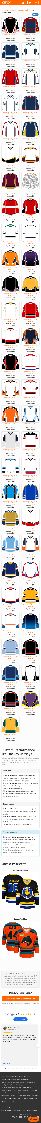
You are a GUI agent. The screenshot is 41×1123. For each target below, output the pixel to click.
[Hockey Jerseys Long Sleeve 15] (10, 543)
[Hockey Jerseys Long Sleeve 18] (30, 492)
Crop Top (3, 1085)
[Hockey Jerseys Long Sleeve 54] (30, 25)
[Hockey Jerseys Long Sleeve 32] (30, 310)
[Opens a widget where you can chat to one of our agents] (33, 1119)
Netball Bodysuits (16, 1087)
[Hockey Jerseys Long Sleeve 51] (10, 77)
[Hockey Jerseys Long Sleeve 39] (10, 232)
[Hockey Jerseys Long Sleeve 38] (30, 232)
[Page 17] (30, 1068)
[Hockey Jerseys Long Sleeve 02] (30, 699)
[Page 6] (13, 1068)
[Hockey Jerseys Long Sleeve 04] (30, 673)
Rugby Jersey (11, 1093)
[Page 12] (22, 1068)
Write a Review (20, 1019)
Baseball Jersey (5, 1079)
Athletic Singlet (10, 1076)
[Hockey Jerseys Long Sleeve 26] (30, 388)
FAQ (36, 1098)
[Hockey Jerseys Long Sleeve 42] (30, 180)
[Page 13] (24, 1068)
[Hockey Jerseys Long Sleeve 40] (30, 206)
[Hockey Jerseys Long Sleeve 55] (10, 25)
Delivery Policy (9, 1107)
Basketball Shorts (26, 1079)
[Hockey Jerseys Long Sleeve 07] (10, 647)
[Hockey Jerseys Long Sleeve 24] (30, 414)
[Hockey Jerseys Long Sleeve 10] (30, 595)
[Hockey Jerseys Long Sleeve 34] (30, 284)
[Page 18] (32, 1068)
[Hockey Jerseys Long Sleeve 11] (10, 595)
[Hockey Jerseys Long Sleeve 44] (30, 155)
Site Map (26, 1107)
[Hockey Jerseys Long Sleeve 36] (30, 258)
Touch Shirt (19, 1095)
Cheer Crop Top (31, 1082)
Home (2, 1076)
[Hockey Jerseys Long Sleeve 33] (10, 310)
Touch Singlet (26, 1095)
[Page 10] (19, 1068)
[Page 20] (35, 1068)
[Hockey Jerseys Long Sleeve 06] (30, 647)
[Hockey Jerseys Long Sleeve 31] (10, 336)
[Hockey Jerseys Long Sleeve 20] (30, 466)
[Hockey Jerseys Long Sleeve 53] (10, 51)
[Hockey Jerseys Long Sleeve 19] (10, 492)
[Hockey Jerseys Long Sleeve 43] (10, 180)
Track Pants (4, 1098)
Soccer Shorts (5, 1095)
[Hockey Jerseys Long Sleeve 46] (30, 129)
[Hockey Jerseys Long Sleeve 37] (10, 258)
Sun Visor (12, 1095)
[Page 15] (27, 1068)
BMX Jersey (16, 1082)
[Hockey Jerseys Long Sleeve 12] (30, 569)
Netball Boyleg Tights (7, 1090)
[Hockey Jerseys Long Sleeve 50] (30, 77)
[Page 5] (11, 1068)
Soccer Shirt (28, 1093)
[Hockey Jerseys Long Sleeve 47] (10, 129)
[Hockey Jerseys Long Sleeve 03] (10, 699)
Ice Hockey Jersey (6, 1087)
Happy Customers (29, 1098)
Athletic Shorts (19, 1076)
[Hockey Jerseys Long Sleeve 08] (30, 621)
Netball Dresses (27, 1087)
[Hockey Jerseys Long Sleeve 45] (10, 155)
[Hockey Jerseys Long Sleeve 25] (10, 414)
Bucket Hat (23, 1082)
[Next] (38, 1045)
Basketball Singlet (15, 1079)
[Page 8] (16, 1068)
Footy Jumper (19, 1085)
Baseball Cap (27, 1076)
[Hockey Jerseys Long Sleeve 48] (30, 103)
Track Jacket (34, 1095)
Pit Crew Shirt (33, 1090)
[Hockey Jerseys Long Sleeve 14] (30, 543)
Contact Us (4, 1101)
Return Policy (18, 1107)
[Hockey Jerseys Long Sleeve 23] (10, 440)
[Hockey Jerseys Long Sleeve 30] (30, 336)
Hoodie (26, 1085)
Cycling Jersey (11, 1085)
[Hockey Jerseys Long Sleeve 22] (30, 440)
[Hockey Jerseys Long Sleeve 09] (10, 621)
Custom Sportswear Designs (20, 10)
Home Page (5, 10)
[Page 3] (8, 1068)
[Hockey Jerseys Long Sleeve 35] (10, 284)
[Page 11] (21, 1068)
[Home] (6, 2)
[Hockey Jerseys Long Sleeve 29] (10, 362)
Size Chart (20, 1098)
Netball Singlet (17, 1090)
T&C (2, 1107)
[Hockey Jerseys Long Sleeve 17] (10, 517)
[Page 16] (29, 1068)
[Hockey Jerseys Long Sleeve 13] (10, 569)
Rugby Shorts (19, 1093)
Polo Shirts (4, 1093)
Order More (11, 1101)
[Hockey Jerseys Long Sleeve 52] (30, 51)
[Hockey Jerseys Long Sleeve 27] (10, 388)
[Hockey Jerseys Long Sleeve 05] (10, 673)
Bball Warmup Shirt (6, 1082)
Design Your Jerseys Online (21, 998)
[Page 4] (10, 1068)
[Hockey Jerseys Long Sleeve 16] (30, 517)
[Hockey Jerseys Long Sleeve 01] (10, 725)
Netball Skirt (25, 1090)
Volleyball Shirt (13, 1098)
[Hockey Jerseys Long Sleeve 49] (10, 103)
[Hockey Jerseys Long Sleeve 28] (30, 362)
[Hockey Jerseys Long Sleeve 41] (10, 206)
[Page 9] (18, 1068)
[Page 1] (5, 1068)
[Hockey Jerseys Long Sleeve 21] (10, 466)
